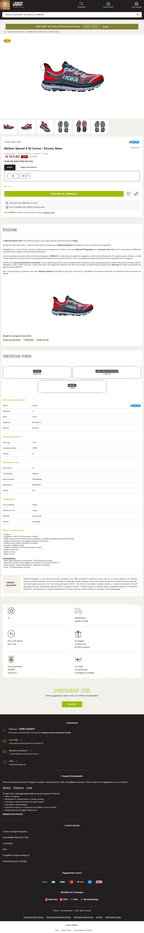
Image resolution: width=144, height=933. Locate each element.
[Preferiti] (128, 193)
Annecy (6, 788)
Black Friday (66, 930)
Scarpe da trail (42, 340)
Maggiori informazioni (13, 814)
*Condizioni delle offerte (33, 917)
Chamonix (18, 788)
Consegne (8, 843)
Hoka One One (12, 142)
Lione (29, 788)
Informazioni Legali (113, 917)
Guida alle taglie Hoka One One (18, 161)
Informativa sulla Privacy (83, 917)
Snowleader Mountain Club (15, 837)
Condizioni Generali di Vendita (58, 917)
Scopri (106, 27)
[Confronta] (136, 193)
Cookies (99, 917)
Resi (5, 849)
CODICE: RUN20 (90, 27)
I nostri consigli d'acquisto (15, 831)
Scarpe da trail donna (16, 32)
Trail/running (28, 340)
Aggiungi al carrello (64, 194)
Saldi (57, 930)
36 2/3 (25, 176)
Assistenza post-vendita (15, 861)
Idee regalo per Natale (83, 930)
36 (13, 176)
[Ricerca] (140, 12)
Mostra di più (49, 213)
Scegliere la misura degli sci (16, 855)
